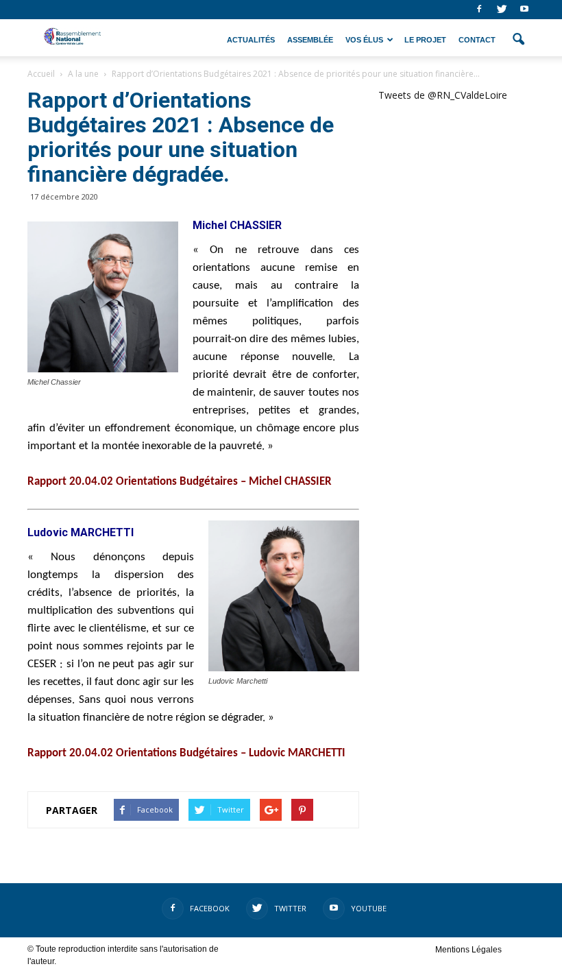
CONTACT (477, 40)
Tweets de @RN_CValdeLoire (442, 94)
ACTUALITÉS (251, 40)
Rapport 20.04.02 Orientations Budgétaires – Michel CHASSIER (179, 482)
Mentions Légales (468, 949)
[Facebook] (479, 9)
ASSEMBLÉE (310, 40)
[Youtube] (524, 9)
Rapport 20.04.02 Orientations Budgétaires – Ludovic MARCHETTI (186, 753)
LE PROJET (425, 40)
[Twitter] (501, 9)
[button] (518, 39)
